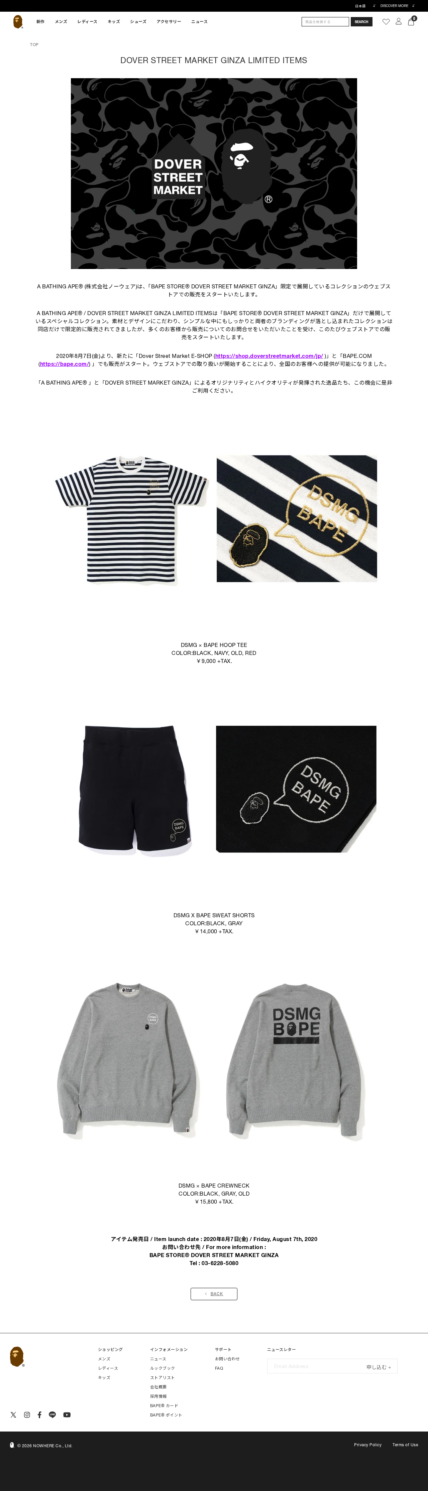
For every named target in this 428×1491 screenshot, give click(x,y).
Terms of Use (405, 1445)
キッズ (114, 21)
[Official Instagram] (27, 1414)
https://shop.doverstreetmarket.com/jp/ (269, 356)
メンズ (61, 21)
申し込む (376, 1366)
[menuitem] (40, 22)
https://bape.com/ (64, 364)
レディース (87, 21)
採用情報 (158, 1396)
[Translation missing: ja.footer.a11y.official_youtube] (67, 1414)
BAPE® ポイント (166, 1415)
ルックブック (162, 1368)
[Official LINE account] (52, 1414)
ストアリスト (162, 1377)
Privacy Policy (368, 1445)
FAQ (219, 1368)
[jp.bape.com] (18, 21)
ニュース (199, 21)
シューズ (138, 21)
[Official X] (13, 1414)
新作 (40, 21)
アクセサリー (168, 21)
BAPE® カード (164, 1405)
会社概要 (158, 1387)
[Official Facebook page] (39, 1414)
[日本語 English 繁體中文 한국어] (365, 6)
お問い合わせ (227, 1359)
